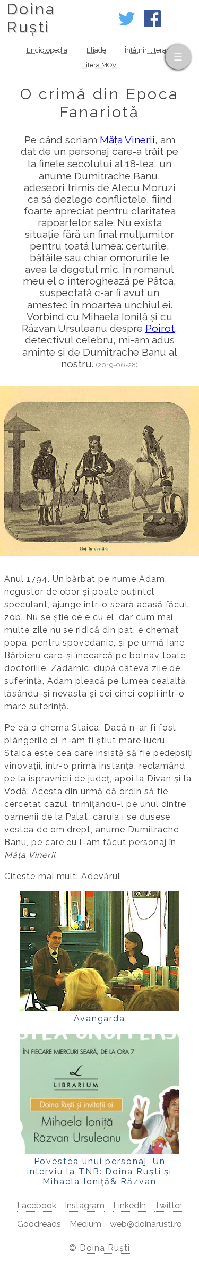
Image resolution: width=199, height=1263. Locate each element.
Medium (85, 1224)
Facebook (36, 1205)
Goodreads (39, 1224)
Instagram (85, 1205)
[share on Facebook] (152, 24)
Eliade (96, 50)
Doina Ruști (105, 1248)
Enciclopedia (47, 50)
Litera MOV (99, 65)
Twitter (168, 1205)
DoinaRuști (31, 18)
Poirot (160, 328)
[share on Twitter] (126, 24)
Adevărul (100, 876)
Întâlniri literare (148, 50)
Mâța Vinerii (127, 139)
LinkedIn (129, 1205)
